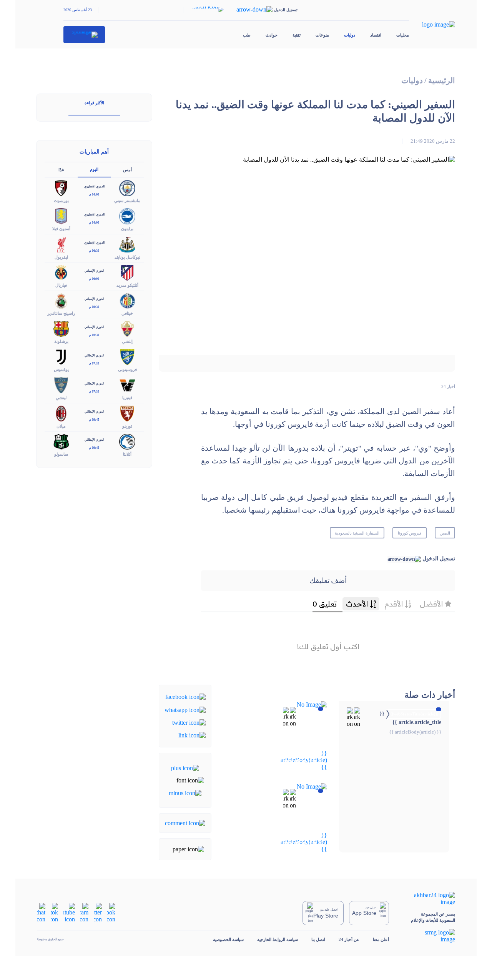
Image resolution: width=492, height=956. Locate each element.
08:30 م (94, 307)
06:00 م (94, 279)
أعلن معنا (381, 939)
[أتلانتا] (127, 441)
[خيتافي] (127, 300)
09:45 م (94, 419)
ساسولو (61, 454)
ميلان (61, 426)
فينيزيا (127, 397)
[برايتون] (127, 215)
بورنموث (61, 200)
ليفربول (61, 257)
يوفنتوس (61, 369)
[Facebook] (185, 696)
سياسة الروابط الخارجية (277, 939)
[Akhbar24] (428, 899)
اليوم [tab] (94, 169)
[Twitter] (189, 722)
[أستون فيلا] (61, 215)
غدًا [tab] (61, 169)
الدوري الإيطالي (94, 355)
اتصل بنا (318, 939)
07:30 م (94, 363)
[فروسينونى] (127, 356)
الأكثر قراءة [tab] (94, 102)
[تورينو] (127, 412)
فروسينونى (127, 369)
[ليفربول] (61, 244)
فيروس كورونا (410, 533)
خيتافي (127, 313)
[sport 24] (84, 35)
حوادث (272, 35)
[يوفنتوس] (61, 356)
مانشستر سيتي (127, 200)
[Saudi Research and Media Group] (428, 936)
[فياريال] (61, 272)
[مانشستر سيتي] (127, 187)
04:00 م (94, 194)
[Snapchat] (41, 912)
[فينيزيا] (127, 384)
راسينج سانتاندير (61, 313)
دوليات (349, 35)
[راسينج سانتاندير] (61, 300)
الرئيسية (441, 81)
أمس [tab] (127, 169)
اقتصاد (375, 35)
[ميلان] (61, 412)
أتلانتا (127, 454)
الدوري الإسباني (94, 270)
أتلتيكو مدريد (127, 285)
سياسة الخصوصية (228, 939)
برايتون (127, 228)
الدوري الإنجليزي (94, 186)
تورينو (127, 426)
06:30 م (94, 250)
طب (247, 35)
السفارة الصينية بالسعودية (357, 533)
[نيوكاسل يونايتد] (127, 244)
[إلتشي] (127, 328)
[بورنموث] (61, 187)
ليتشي (61, 397)
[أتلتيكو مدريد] (127, 272)
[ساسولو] (61, 441)
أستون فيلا (61, 228)
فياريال (61, 285)
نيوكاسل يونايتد (127, 257)
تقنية (297, 35)
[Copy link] (192, 735)
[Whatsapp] (185, 709)
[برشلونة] (61, 328)
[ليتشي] (61, 384)
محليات (402, 35)
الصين (445, 533)
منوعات (322, 35)
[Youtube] (69, 912)
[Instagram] (84, 912)
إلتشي (127, 341)
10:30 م (94, 335)
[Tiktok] (54, 912)
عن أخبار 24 (349, 939)
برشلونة (61, 341)
